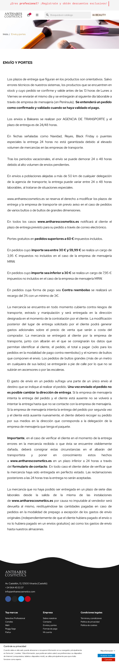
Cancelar (108, 659)
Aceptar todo (106, 655)
